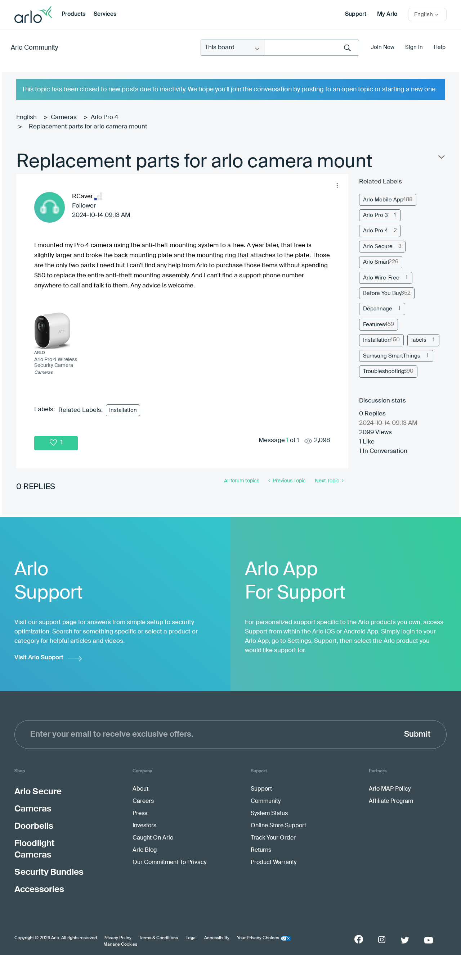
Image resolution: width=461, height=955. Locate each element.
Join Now (382, 47)
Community (266, 801)
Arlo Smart (376, 262)
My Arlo (387, 14)
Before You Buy (382, 293)
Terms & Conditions (158, 938)
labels (418, 340)
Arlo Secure (378, 246)
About (140, 789)
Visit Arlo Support (38, 658)
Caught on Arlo (153, 838)
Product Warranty (273, 862)
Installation (123, 410)
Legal (191, 938)
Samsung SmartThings (391, 356)
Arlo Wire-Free (381, 278)
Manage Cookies (120, 944)
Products (73, 14)
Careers (143, 801)
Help (440, 47)
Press (140, 814)
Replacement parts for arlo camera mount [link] (88, 127)
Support (355, 14)
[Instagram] (381, 939)
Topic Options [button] (441, 158)
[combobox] (311, 48)
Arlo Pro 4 (104, 117)
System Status (269, 814)
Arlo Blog (145, 850)
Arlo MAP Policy (390, 789)
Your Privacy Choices (258, 938)
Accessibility (216, 938)
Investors (144, 826)
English (26, 117)
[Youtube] (428, 940)
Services (105, 14)
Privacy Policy (117, 938)
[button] (337, 185)
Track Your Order (273, 838)
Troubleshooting (383, 371)
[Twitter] (404, 940)
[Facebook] (358, 939)
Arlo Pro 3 (375, 215)
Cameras (64, 117)
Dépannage (377, 308)
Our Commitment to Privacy (169, 862)
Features (374, 324)
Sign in (414, 47)
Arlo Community (34, 48)
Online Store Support (278, 826)
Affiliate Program (391, 801)
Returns (261, 850)
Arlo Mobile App (383, 200)
